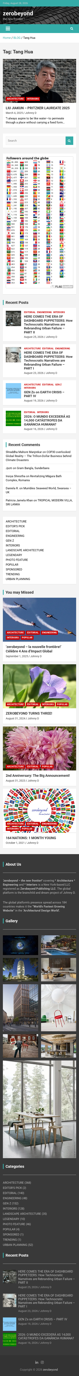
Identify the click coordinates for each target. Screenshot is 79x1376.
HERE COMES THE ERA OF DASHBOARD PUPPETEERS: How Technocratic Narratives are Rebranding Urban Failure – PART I (48, 360)
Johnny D (30, 112)
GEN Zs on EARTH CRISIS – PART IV (42, 1319)
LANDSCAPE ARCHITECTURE (25, 550)
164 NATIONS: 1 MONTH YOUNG (31, 838)
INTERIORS (33, 99)
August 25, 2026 (34, 336)
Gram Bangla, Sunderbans (33, 468)
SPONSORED (14, 569)
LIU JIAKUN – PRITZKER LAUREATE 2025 (38, 108)
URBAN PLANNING (18, 579)
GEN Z (58, 384)
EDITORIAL (30, 312)
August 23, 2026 (34, 372)
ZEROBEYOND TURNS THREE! (29, 713)
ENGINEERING (44, 312)
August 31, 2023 (15, 780)
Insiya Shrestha (15, 476)
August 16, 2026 (34, 429)
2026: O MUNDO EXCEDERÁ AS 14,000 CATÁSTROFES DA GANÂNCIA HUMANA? (47, 420)
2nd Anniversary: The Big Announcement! (38, 776)
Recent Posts (17, 302)
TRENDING (13, 574)
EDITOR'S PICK (15, 526)
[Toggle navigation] (8, 28)
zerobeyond (18, 13)
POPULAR (12, 564)
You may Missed (20, 592)
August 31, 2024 (15, 718)
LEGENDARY (14, 555)
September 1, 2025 (17, 656)
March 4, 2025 (14, 112)
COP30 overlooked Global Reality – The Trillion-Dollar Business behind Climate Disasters (38, 456)
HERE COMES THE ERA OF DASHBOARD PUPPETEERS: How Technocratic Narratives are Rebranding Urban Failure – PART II (48, 324)
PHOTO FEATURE (17, 560)
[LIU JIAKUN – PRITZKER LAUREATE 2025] (39, 81)
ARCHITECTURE (15, 99)
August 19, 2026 (34, 400)
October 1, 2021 (15, 842)
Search (69, 140)
